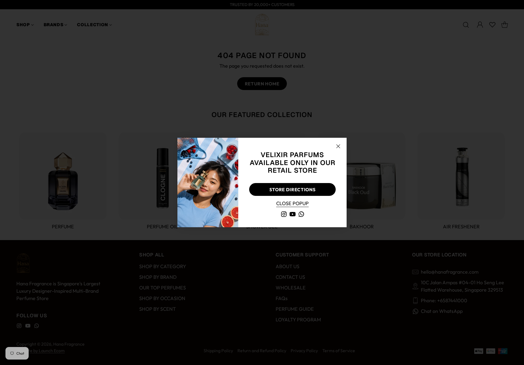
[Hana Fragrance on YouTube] (292, 215)
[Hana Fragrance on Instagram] (284, 215)
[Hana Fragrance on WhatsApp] (301, 215)
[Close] (338, 146)
